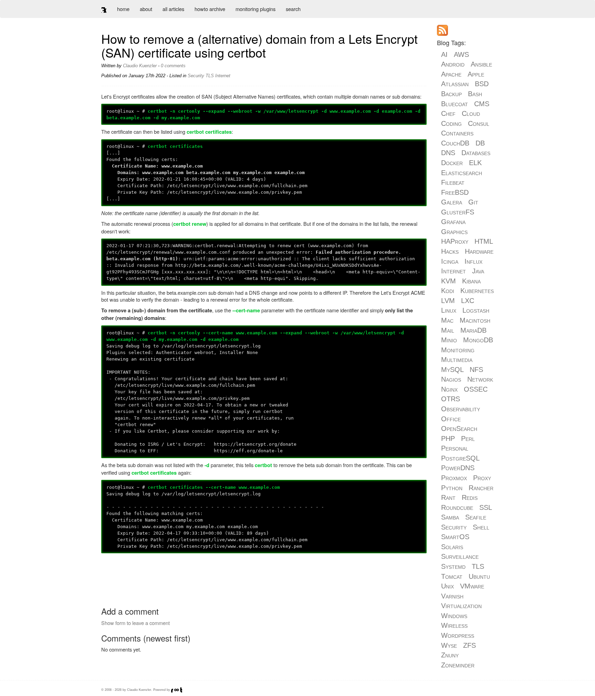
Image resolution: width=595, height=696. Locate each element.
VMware (472, 586)
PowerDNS (457, 468)
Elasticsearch (461, 172)
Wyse (449, 645)
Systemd (453, 566)
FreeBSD (455, 192)
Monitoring (457, 350)
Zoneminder (457, 665)
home (123, 8)
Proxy (482, 478)
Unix (447, 586)
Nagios (451, 379)
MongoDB (478, 340)
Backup (451, 94)
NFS (476, 369)
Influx (473, 261)
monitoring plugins (255, 8)
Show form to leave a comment (135, 622)
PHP (448, 438)
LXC (467, 300)
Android (452, 64)
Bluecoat (454, 104)
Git (473, 202)
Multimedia (456, 359)
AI (444, 54)
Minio (449, 340)
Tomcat (451, 576)
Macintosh (475, 320)
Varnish (452, 596)
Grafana (453, 221)
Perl (468, 438)
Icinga (449, 261)
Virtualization (461, 605)
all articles (173, 8)
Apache (451, 74)
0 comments (173, 65)
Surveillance (460, 556)
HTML (483, 241)
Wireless (454, 625)
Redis (470, 497)
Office (451, 419)
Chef (448, 113)
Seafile (475, 517)
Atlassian (455, 84)
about (146, 8)
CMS (481, 104)
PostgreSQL (460, 458)
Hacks (450, 251)
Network (480, 379)
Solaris (452, 547)
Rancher (481, 488)
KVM (448, 281)
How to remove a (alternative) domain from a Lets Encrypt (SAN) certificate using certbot (259, 45)
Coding (451, 123)
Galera (451, 202)
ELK (475, 163)
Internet (222, 75)
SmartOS (455, 537)
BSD (482, 84)
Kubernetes (477, 290)
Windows (454, 615)
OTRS (450, 399)
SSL (485, 507)
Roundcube (457, 507)
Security (196, 75)
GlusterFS (457, 212)
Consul (478, 123)
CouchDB (455, 143)
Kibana (471, 281)
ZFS (469, 645)
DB (480, 143)
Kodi (447, 290)
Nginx (449, 389)
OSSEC (476, 389)
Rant (448, 497)
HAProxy (454, 241)
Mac (447, 320)
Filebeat (452, 182)
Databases (475, 153)
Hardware (479, 251)
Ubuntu (479, 576)
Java (478, 271)
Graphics (454, 231)
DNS (448, 153)
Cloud (471, 113)
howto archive (210, 8)
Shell (481, 527)
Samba (450, 517)
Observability (460, 409)
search (293, 8)
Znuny (450, 655)
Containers (457, 133)
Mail (447, 330)
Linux (448, 310)
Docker (452, 163)
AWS (461, 54)
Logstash (475, 310)
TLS (210, 75)
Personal (454, 448)
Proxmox (454, 478)
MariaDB (473, 330)
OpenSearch (459, 428)
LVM (448, 300)
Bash (475, 94)
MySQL (452, 369)
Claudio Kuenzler (140, 65)
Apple (476, 74)
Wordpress (457, 635)
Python (451, 488)
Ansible (481, 64)
